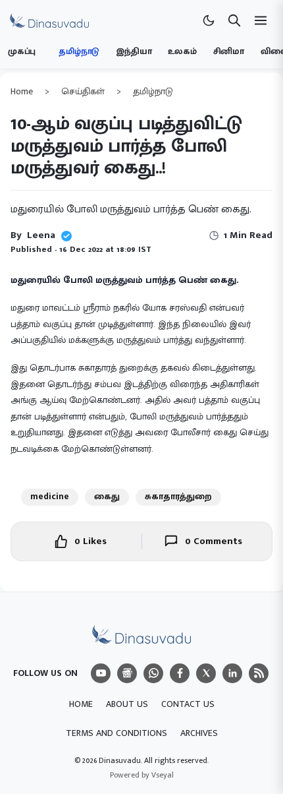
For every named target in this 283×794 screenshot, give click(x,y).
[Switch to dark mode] (208, 20)
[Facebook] (180, 673)
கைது (107, 496)
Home (22, 91)
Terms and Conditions (116, 733)
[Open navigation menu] (260, 20)
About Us (127, 704)
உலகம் (182, 51)
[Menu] (101, 673)
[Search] (234, 20)
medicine (49, 496)
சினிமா (228, 51)
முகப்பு (22, 51)
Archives (199, 733)
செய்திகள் (83, 91)
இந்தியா (133, 51)
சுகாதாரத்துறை (178, 496)
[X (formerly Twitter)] (206, 673)
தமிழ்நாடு (79, 51)
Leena (41, 235)
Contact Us (188, 704)
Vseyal (162, 774)
